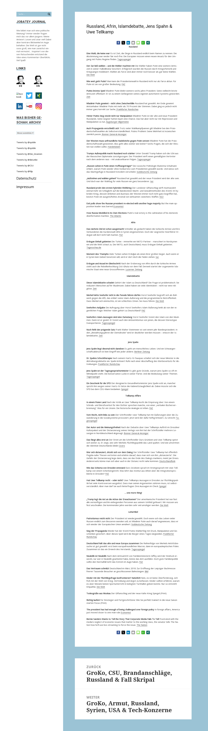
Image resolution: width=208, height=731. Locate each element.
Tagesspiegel (124, 59)
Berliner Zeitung (142, 351)
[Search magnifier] (49, 14)
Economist (118, 206)
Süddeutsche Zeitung (147, 171)
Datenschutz (26, 178)
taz (151, 181)
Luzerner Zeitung (134, 269)
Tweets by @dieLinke (26, 159)
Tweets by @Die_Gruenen (29, 153)
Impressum (25, 186)
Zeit (88, 96)
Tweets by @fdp (24, 171)
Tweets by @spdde (26, 142)
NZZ (161, 196)
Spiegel (124, 389)
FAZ (123, 84)
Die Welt (90, 74)
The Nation (142, 624)
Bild (146, 571)
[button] (118, 42)
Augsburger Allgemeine (117, 121)
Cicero (122, 445)
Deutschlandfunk (167, 461)
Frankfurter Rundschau (127, 109)
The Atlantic (115, 215)
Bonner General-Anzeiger (114, 134)
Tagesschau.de (93, 247)
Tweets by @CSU (25, 165)
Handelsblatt (114, 146)
